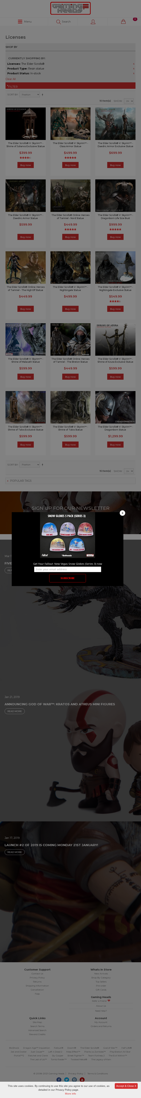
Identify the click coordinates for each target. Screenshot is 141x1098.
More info (70, 1093)
